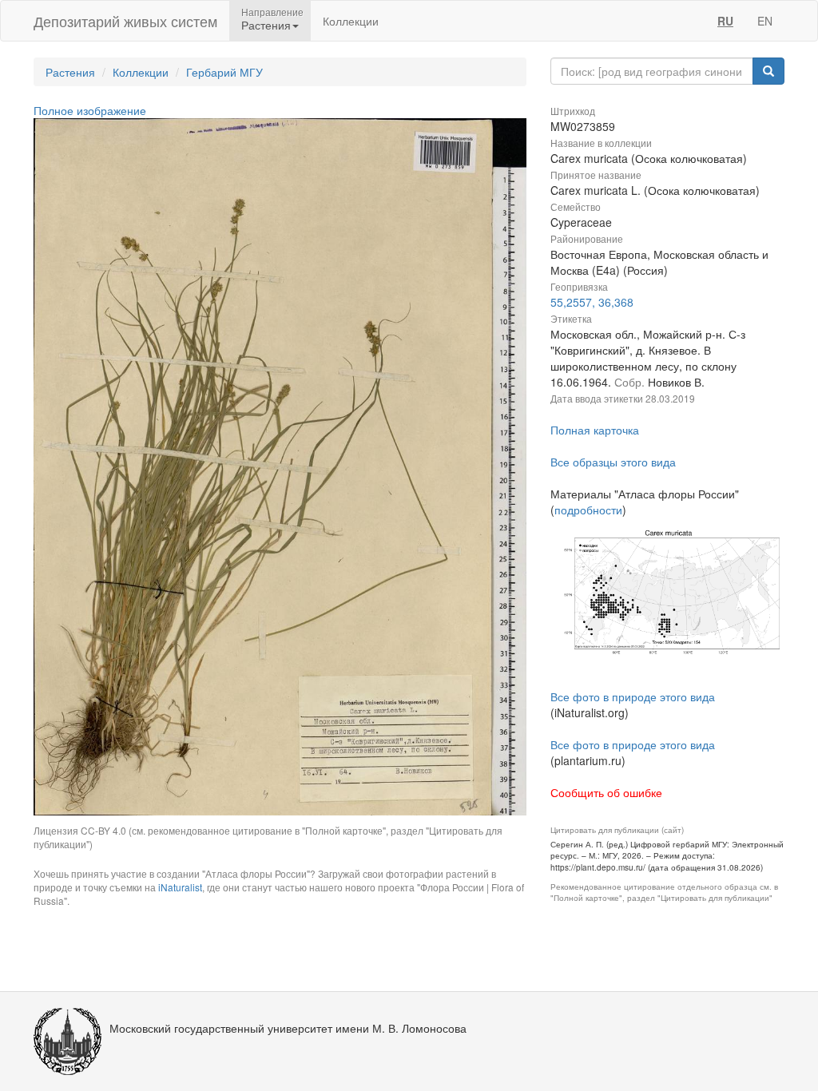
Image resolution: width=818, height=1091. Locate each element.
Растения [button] (266, 25)
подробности (588, 510)
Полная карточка (594, 430)
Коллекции (351, 21)
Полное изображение (90, 110)
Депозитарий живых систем (125, 20)
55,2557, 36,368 (591, 302)
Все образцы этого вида (613, 462)
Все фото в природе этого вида (632, 696)
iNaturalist (180, 887)
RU (725, 21)
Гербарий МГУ (224, 72)
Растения (70, 72)
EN (764, 21)
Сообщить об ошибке (606, 792)
